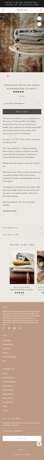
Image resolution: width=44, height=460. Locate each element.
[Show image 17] (25, 79)
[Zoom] (39, 18)
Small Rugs (7, 348)
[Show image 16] (23, 79)
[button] (18, 92)
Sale (4, 361)
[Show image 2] (10, 76)
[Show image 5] (17, 76)
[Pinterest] (14, 328)
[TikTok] (20, 328)
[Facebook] (4, 328)
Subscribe (22, 438)
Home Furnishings (9, 357)
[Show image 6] (19, 76)
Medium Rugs (8, 344)
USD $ (21, 450)
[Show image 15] (20, 79)
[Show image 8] (24, 76)
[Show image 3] (12, 76)
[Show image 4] (14, 76)
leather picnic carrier (10, 133)
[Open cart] (41, 10)
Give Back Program (10, 382)
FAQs (5, 406)
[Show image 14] (18, 79)
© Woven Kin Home (22, 454)
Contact (5, 410)
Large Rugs (7, 340)
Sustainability (10, 228)
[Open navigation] (3, 10)
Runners (6, 353)
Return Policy (7, 398)
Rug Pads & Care (11, 235)
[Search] (37, 10)
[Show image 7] (22, 76)
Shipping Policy (8, 394)
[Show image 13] (36, 76)
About (5, 373)
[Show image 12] (33, 76)
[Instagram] (9, 328)
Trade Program (8, 390)
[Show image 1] (7, 76)
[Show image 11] (31, 76)
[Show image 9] (26, 76)
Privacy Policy (8, 402)
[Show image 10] (29, 76)
